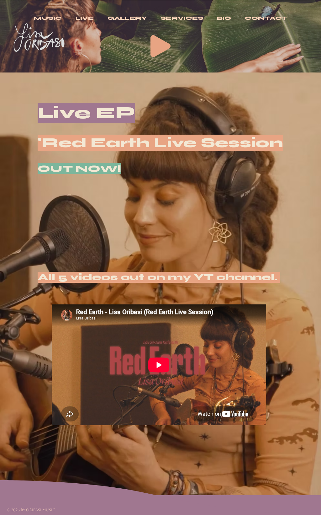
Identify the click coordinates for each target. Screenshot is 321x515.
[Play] (160, 46)
